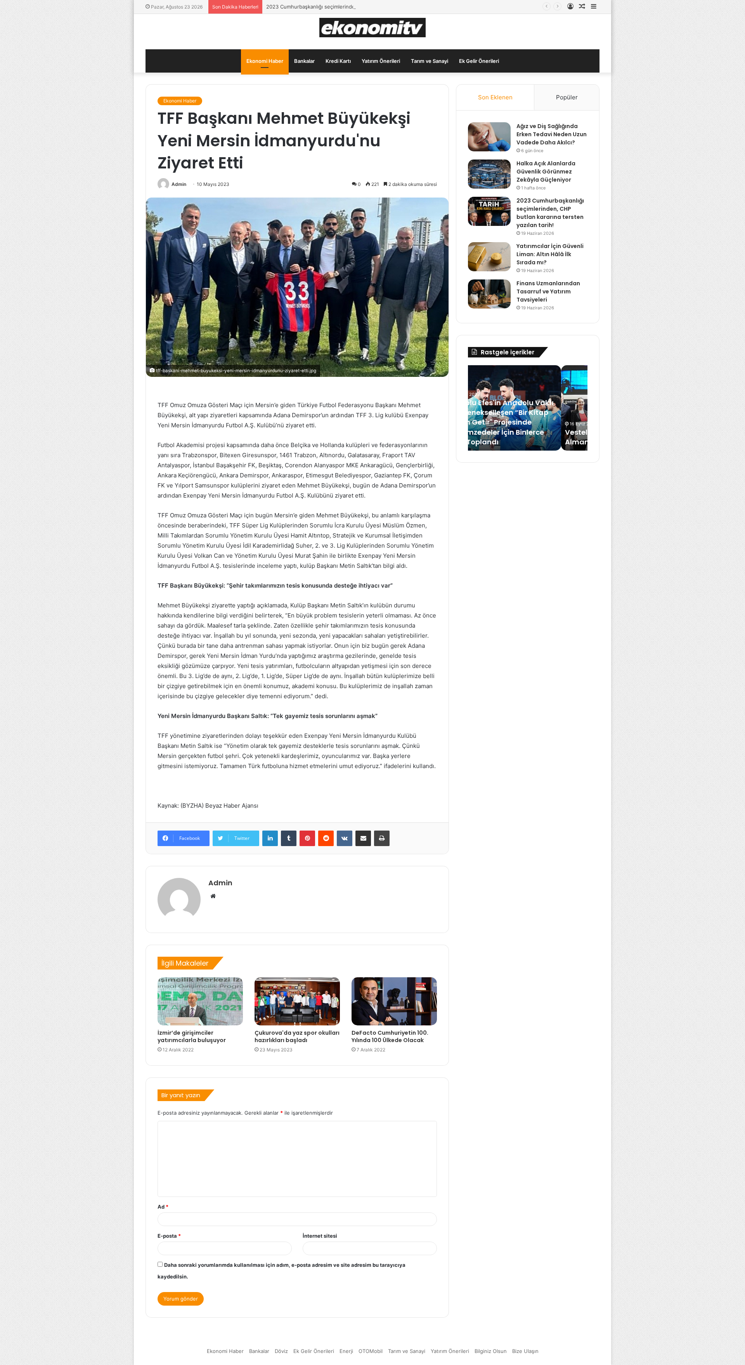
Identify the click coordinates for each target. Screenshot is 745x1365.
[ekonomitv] (372, 27)
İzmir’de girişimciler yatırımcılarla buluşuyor (192, 1036)
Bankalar (304, 61)
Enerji (346, 1351)
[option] (527, 408)
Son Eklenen (495, 97)
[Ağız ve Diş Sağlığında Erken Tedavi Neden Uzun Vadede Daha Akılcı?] (489, 136)
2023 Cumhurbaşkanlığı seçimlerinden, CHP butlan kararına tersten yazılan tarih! (363, 6)
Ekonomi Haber (264, 61)
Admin (179, 184)
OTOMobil (371, 1351)
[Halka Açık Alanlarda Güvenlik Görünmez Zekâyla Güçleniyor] (489, 174)
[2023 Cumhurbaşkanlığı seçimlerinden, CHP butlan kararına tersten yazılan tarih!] (489, 211)
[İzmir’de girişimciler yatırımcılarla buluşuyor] (200, 1001)
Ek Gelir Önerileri (479, 61)
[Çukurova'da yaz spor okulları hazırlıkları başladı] (297, 1001)
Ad (163, 1207)
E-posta (169, 1236)
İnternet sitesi (320, 1236)
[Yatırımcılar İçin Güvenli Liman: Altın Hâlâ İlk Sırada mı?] (489, 256)
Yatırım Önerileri (381, 61)
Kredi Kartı (338, 61)
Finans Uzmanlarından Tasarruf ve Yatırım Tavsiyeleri (548, 291)
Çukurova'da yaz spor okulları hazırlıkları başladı (297, 1036)
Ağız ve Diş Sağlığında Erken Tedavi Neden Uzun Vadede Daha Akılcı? (551, 134)
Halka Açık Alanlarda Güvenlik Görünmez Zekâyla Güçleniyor (545, 172)
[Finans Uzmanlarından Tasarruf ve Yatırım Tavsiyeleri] (489, 294)
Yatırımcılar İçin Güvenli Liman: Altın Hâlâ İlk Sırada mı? (550, 254)
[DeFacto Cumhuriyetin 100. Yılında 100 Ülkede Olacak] (394, 1001)
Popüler (567, 97)
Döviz (281, 1351)
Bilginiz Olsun (491, 1351)
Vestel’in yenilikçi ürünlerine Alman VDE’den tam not (522, 437)
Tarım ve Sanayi (429, 61)
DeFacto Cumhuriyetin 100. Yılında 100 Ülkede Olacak (390, 1036)
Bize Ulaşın (525, 1351)
